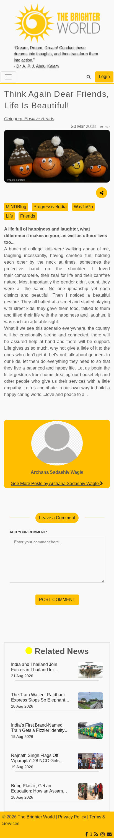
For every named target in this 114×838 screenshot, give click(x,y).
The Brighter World (36, 817)
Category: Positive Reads (29, 118)
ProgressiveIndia (50, 206)
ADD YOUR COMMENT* (28, 532)
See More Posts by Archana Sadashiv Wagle (55, 483)
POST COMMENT (57, 599)
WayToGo (83, 206)
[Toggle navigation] (8, 76)
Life (9, 216)
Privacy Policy (72, 817)
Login (104, 76)
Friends (27, 216)
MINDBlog (16, 206)
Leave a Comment (57, 517)
